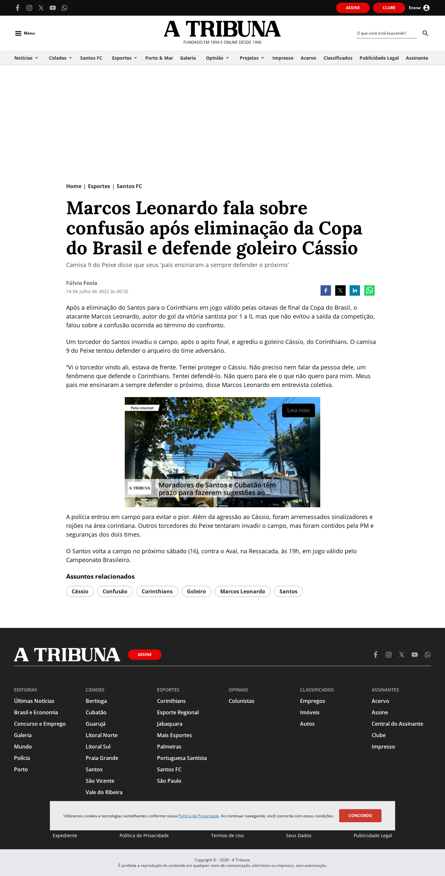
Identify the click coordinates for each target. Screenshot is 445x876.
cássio (80, 591)
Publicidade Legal (373, 835)
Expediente (65, 835)
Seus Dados (298, 835)
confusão (115, 591)
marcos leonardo (242, 591)
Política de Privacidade (198, 816)
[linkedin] (355, 291)
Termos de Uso (227, 835)
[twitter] (340, 291)
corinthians (157, 591)
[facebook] (326, 291)
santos (288, 591)
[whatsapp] (369, 291)
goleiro (196, 591)
